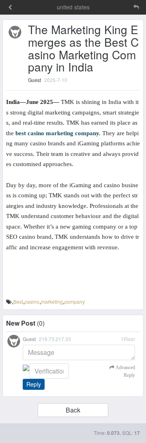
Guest (34, 79)
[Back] (10, 8)
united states (73, 7)
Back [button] (73, 410)
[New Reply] (119, 7)
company (74, 301)
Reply (33, 384)
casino (32, 301)
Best (18, 301)
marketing (52, 301)
